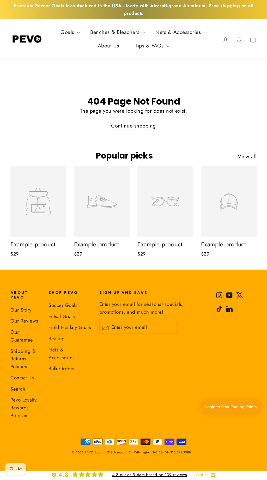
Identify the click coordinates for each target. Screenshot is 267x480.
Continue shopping (133, 126)
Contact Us (22, 377)
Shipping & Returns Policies (23, 359)
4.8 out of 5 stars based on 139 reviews (149, 475)
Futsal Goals (61, 316)
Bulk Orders (61, 368)
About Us (109, 46)
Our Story (21, 309)
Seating (56, 338)
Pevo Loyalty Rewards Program (23, 407)
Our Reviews (24, 320)
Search (17, 388)
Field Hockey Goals (69, 327)
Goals (68, 32)
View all (247, 156)
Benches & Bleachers (115, 32)
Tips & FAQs (150, 46)
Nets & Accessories (179, 32)
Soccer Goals (62, 305)
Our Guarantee (21, 336)
